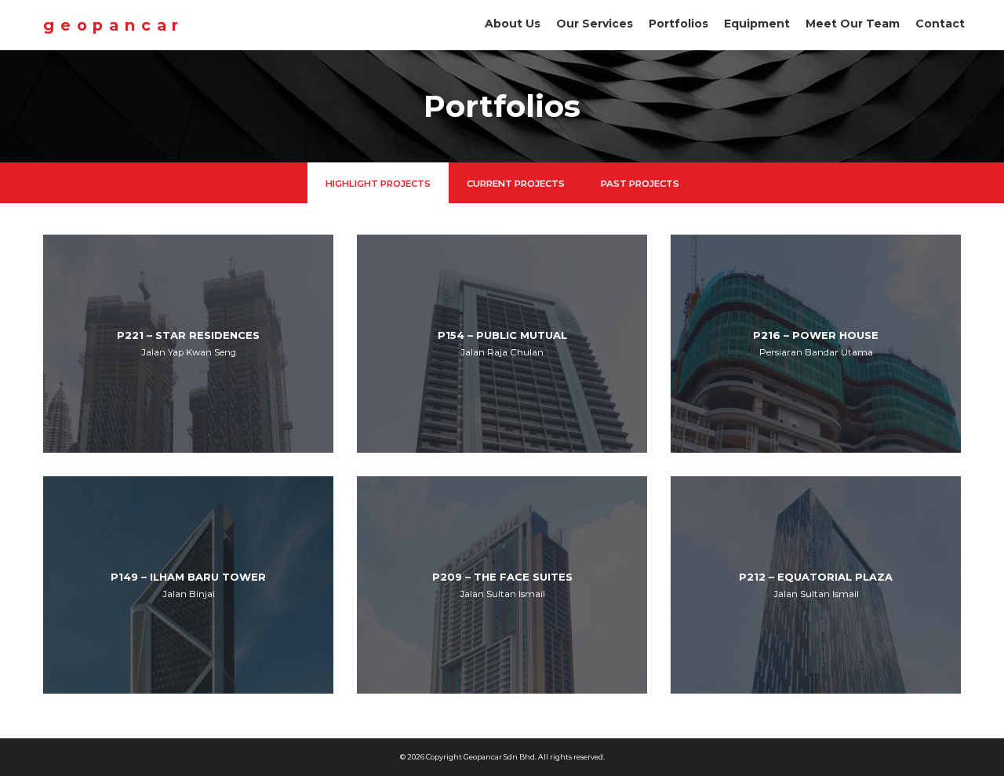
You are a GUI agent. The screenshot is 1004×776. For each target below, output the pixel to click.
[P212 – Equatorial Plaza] (816, 585)
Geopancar (113, 25)
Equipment (757, 23)
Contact (940, 23)
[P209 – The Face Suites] (502, 585)
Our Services (594, 23)
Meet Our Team (853, 23)
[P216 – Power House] (816, 344)
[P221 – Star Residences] (188, 344)
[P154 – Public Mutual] (502, 344)
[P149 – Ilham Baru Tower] (188, 585)
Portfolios (678, 23)
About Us (512, 23)
